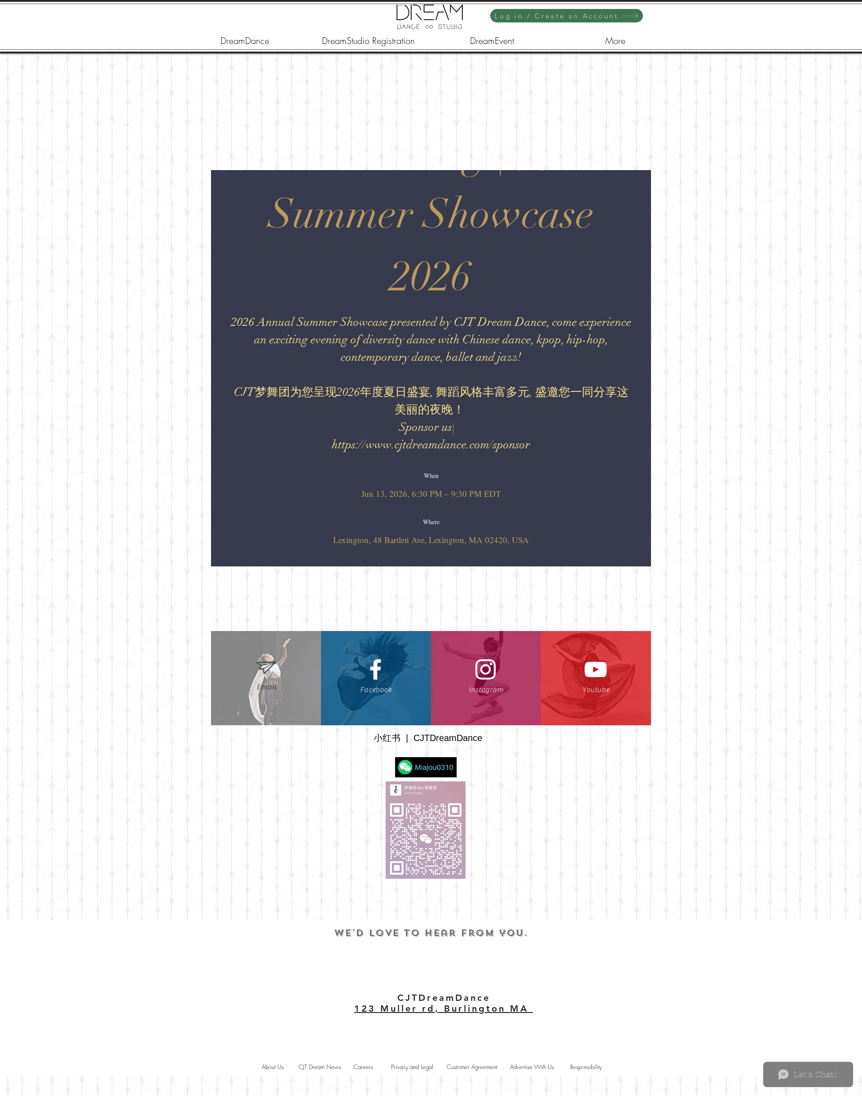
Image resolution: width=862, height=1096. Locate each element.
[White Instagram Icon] (485, 669)
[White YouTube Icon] (595, 669)
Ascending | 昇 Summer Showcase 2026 (436, 214)
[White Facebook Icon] (375, 669)
